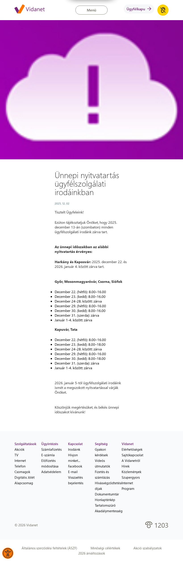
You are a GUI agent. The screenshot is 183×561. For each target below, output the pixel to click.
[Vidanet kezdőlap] (30, 9)
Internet (20, 460)
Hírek (125, 466)
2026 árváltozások (91, 553)
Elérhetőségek (132, 449)
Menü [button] (91, 10)
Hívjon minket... (74, 458)
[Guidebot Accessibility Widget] (7, 553)
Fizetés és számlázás (102, 474)
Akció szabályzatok (147, 548)
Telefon (20, 466)
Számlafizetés (51, 449)
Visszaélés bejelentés (75, 480)
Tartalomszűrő (105, 505)
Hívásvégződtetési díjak (105, 486)
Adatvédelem (51, 471)
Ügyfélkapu (136, 8)
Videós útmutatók (102, 463)
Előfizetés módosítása (49, 463)
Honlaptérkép (105, 499)
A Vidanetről (131, 460)
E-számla (48, 455)
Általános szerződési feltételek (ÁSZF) (49, 548)
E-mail (73, 471)
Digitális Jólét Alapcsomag (25, 480)
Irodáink (74, 449)
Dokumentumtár (105, 494)
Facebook (75, 466)
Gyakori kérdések (101, 452)
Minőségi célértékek (105, 548)
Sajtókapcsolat (132, 455)
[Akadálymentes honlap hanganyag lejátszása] (162, 10)
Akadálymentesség (105, 511)
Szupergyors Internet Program (131, 483)
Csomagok (22, 471)
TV (16, 455)
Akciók (19, 449)
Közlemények (131, 471)
